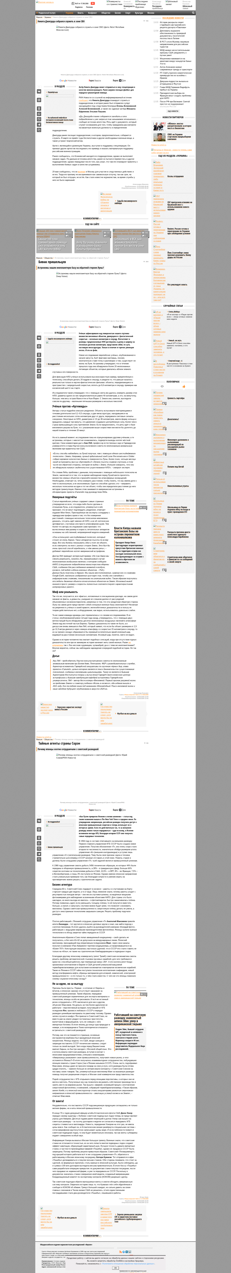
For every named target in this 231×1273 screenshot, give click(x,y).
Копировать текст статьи (39, 130)
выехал (81, 171)
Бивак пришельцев (55, 847)
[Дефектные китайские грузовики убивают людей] (159, 467)
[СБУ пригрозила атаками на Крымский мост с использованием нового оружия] (159, 206)
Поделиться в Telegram (39, 124)
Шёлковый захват (187, 7)
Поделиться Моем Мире (39, 100)
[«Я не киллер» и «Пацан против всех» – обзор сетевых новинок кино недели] (159, 323)
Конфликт (92, 12)
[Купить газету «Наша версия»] (73, 3)
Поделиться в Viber (39, 119)
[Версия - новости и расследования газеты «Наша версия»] (53, 6)
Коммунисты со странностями (130, 8)
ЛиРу (129, 1252)
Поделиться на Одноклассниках (39, 108)
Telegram (123, 1252)
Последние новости (173, 18)
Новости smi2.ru (43, 737)
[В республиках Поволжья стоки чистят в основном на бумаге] (159, 368)
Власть (81, 12)
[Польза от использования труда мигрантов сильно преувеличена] (159, 486)
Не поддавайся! (54, 364)
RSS (120, 1252)
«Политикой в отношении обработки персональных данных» (128, 1263)
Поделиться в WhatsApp (39, 114)
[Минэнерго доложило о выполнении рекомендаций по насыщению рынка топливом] (159, 444)
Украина (69, 12)
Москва (150, 12)
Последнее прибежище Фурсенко (157, 8)
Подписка (79, 7)
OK (115, 1268)
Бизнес (118, 12)
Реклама (89, 7)
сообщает (83, 100)
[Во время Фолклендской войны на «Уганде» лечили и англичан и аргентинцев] (107, 202)
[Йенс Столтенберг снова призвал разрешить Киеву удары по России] (159, 255)
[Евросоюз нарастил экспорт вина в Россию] (47, 708)
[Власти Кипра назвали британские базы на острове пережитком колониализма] (130, 515)
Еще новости (173, 111)
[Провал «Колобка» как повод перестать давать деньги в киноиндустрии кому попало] (159, 419)
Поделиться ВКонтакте (39, 91)
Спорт (127, 12)
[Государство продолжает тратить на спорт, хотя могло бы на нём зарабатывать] (107, 714)
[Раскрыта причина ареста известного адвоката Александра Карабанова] (159, 534)
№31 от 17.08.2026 (81, 3)
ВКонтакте (126, 1252)
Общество (105, 12)
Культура (139, 12)
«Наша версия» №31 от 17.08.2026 (136, 694)
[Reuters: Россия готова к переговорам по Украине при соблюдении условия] (159, 231)
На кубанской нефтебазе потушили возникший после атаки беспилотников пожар (59, 120)
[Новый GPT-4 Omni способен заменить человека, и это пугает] (159, 347)
